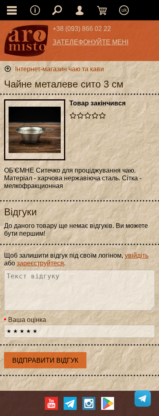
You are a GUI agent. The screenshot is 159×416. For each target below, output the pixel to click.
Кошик (102, 10)
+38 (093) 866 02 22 (82, 28)
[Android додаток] (107, 403)
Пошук (57, 10)
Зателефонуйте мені (90, 42)
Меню (35, 10)
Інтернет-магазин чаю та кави (59, 69)
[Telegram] (70, 403)
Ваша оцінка (27, 319)
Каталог (12, 10)
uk (124, 10)
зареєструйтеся (40, 263)
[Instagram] (88, 403)
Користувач (79, 10)
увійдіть (136, 255)
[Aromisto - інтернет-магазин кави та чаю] (26, 42)
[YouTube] (51, 403)
